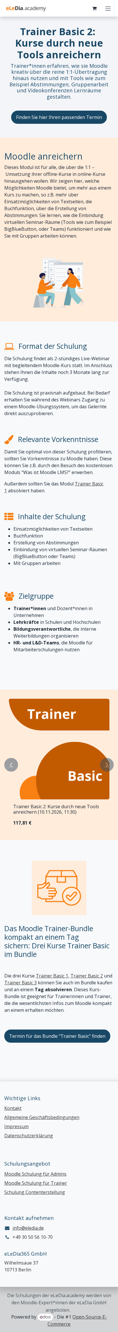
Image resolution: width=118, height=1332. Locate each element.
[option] (59, 765)
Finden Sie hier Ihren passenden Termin (59, 117)
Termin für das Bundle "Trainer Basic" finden (57, 1036)
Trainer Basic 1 (52, 976)
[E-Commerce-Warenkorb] (94, 8)
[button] (11, 765)
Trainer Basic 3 (20, 982)
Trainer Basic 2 (86, 976)
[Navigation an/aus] (108, 8)
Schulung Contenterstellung (34, 1192)
